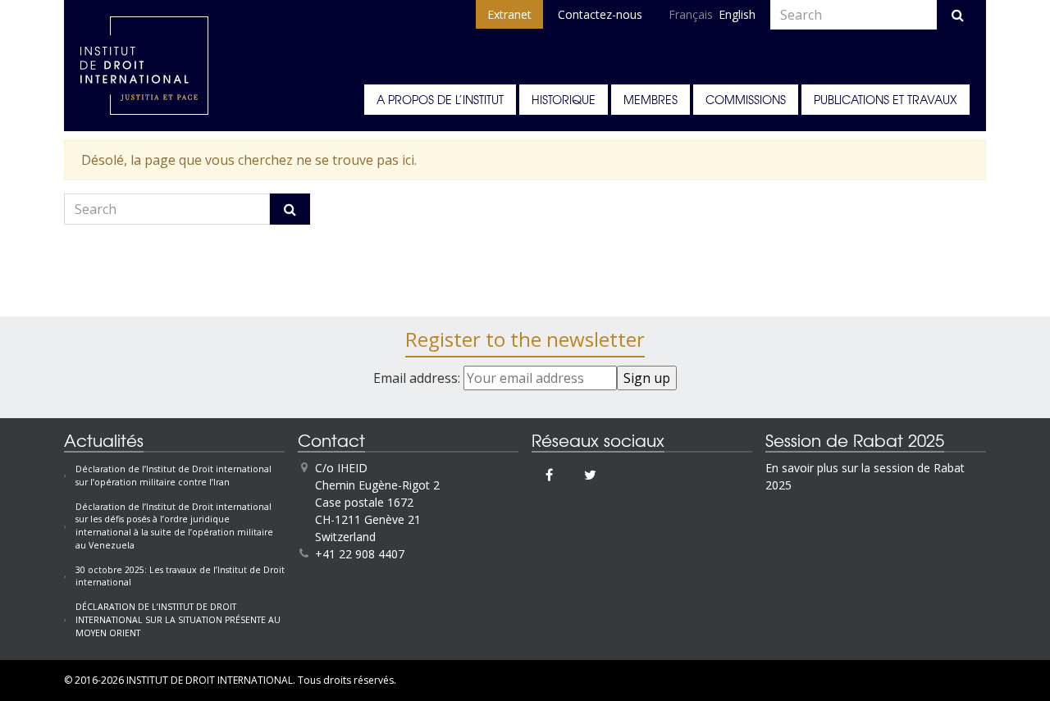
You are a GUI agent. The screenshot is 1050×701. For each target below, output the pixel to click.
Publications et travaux (885, 99)
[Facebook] (549, 474)
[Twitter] (590, 474)
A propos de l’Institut (440, 99)
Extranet (509, 14)
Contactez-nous (600, 14)
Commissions (745, 99)
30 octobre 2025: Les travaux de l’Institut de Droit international (180, 576)
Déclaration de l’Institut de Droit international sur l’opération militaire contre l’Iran (173, 475)
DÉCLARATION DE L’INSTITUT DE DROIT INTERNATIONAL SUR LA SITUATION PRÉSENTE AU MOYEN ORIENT (178, 620)
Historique (564, 99)
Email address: (418, 378)
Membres (650, 99)
